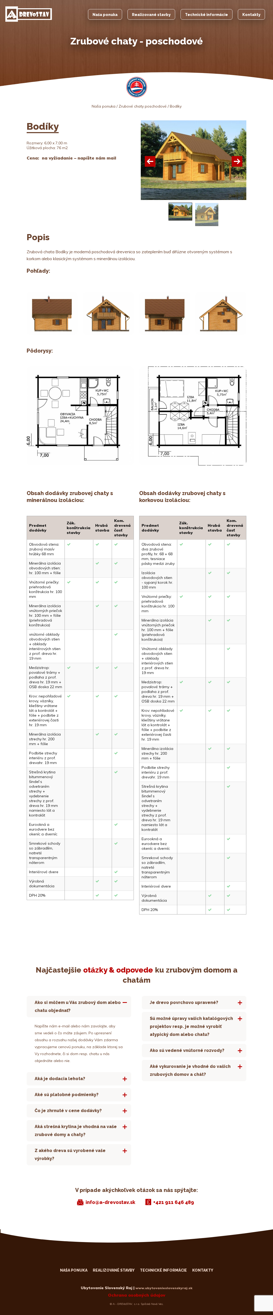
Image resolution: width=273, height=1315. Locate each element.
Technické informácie (206, 15)
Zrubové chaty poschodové (143, 106)
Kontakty (251, 15)
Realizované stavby (151, 15)
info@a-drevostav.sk (110, 1202)
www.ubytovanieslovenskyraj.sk (163, 1288)
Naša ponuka (105, 15)
